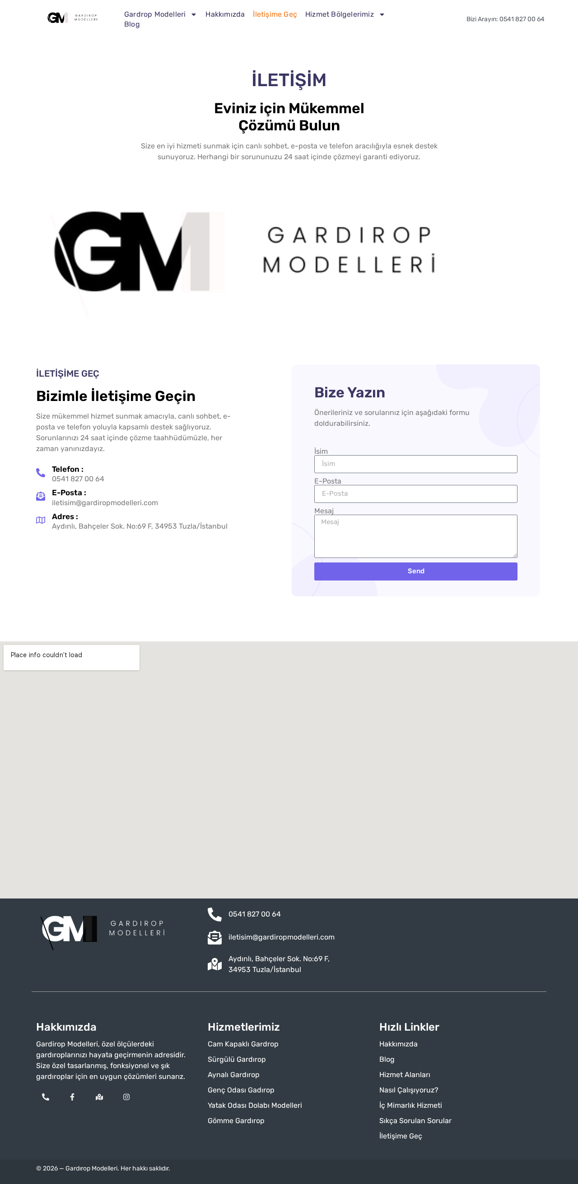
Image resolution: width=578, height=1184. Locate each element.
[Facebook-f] (72, 1096)
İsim (321, 451)
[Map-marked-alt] (99, 1096)
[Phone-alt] (45, 1096)
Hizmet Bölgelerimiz (339, 14)
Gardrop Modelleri (155, 14)
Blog (132, 24)
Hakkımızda (225, 14)
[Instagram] (126, 1096)
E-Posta (327, 481)
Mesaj (324, 511)
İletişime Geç (275, 14)
